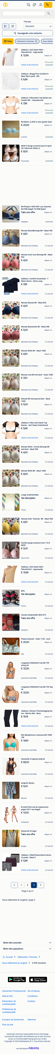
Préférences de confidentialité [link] (9, 1010)
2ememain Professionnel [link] (14, 991)
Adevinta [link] (32, 1019)
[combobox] (24, 13)
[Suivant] (40, 885)
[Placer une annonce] (48, 5)
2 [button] (27, 885)
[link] (6, 5)
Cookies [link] (31, 1001)
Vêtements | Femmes (25, 41)
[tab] (5, 26)
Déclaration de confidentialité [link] (9, 1002)
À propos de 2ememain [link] (13, 1019)
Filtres (9, 41)
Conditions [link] (33, 996)
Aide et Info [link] (7, 996)
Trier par (27, 22)
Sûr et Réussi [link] (34, 991)
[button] (35, 5)
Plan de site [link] (7, 1024)
